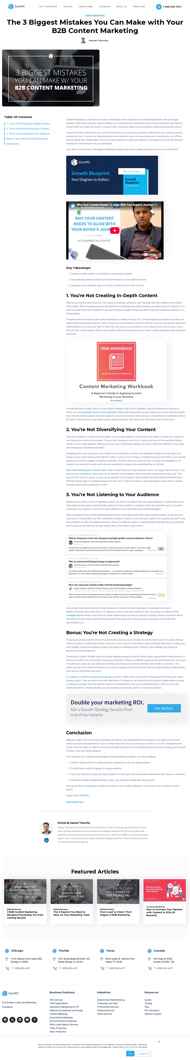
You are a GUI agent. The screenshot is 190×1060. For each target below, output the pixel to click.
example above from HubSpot (99, 412)
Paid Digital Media (59, 1003)
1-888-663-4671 (172, 6)
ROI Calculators (152, 1010)
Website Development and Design (66, 1010)
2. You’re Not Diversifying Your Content (27, 128)
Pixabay (84, 795)
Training (148, 1003)
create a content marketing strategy (90, 677)
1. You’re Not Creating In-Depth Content (28, 123)
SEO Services (56, 1000)
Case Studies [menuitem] (86, 6)
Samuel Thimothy (98, 40)
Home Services (104, 1014)
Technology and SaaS (107, 1003)
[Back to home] (16, 6)
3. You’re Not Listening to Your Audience (28, 133)
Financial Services (106, 1010)
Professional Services (108, 1007)
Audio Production (58, 1031)
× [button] (159, 1040)
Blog (147, 1007)
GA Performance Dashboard (63, 1021)
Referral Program (153, 1014)
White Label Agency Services (64, 1024)
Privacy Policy (128, 1047)
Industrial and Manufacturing (110, 1000)
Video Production (58, 1028)
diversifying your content (86, 470)
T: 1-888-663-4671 (20, 968)
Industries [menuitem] (104, 6)
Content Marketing (58, 1014)
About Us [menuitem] (121, 6)
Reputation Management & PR (64, 1007)
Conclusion (12, 143)
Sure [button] (130, 1053)
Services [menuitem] (67, 6)
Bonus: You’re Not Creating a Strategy (27, 138)
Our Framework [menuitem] (48, 6)
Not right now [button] (144, 1053)
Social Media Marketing (61, 1017)
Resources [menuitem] (139, 6)
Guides (148, 1000)
